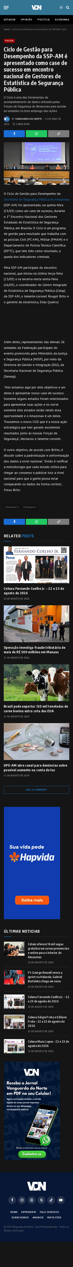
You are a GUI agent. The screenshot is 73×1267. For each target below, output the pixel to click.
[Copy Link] (58, 133)
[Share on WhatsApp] (36, 133)
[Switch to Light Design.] (61, 7)
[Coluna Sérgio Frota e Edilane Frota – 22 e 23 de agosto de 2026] (14, 1022)
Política (43, 19)
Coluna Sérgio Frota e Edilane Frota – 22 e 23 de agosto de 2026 (47, 1021)
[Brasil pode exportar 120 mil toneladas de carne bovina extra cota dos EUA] (36, 682)
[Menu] (6, 7)
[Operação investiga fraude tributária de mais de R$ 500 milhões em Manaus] (36, 623)
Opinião (26, 19)
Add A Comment (36, 789)
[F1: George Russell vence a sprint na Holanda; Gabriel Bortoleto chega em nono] (14, 977)
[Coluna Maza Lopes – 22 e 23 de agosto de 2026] (14, 1046)
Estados (10, 19)
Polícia (9, 41)
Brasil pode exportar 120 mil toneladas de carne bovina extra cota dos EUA (36, 708)
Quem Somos (20, 1217)
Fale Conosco (49, 1212)
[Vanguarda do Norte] (36, 7)
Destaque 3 (12, 507)
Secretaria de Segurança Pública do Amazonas (36, 199)
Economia (62, 19)
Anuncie (38, 1217)
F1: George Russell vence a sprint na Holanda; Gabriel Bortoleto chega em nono (45, 977)
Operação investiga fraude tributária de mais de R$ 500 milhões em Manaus (34, 649)
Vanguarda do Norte (28, 119)
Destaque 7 (29, 507)
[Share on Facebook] (14, 133)
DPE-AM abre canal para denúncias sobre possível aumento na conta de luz (35, 767)
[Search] (67, 7)
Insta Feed (54, 1217)
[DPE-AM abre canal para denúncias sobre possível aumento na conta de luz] (36, 741)
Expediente (28, 1212)
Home (7, 29)
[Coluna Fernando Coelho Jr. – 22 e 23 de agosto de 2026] (36, 564)
